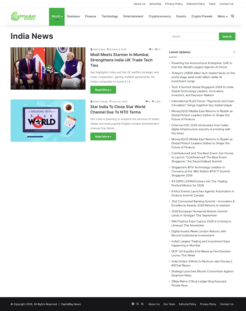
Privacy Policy (174, 3)
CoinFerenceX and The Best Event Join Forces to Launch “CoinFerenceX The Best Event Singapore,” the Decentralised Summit (202, 157)
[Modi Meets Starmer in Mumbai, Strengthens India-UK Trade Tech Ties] (48, 71)
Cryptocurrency (160, 16)
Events (181, 16)
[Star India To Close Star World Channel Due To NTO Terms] (48, 123)
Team (212, 3)
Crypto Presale (201, 16)
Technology (110, 16)
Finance (90, 16)
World (56, 16)
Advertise (155, 3)
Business (73, 16)
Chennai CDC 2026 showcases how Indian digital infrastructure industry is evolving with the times (200, 129)
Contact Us (226, 3)
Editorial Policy (196, 3)
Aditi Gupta (99, 49)
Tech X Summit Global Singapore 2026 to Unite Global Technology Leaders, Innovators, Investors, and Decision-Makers (202, 91)
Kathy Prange (100, 101)
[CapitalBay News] (24, 16)
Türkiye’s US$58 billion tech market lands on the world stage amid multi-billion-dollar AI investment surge (203, 77)
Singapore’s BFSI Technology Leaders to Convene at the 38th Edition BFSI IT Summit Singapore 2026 (200, 171)
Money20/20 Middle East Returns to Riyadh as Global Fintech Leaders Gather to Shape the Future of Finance (202, 115)
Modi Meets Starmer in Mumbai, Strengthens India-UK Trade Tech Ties (121, 60)
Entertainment (133, 16)
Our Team (169, 304)
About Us (139, 3)
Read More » (103, 89)
